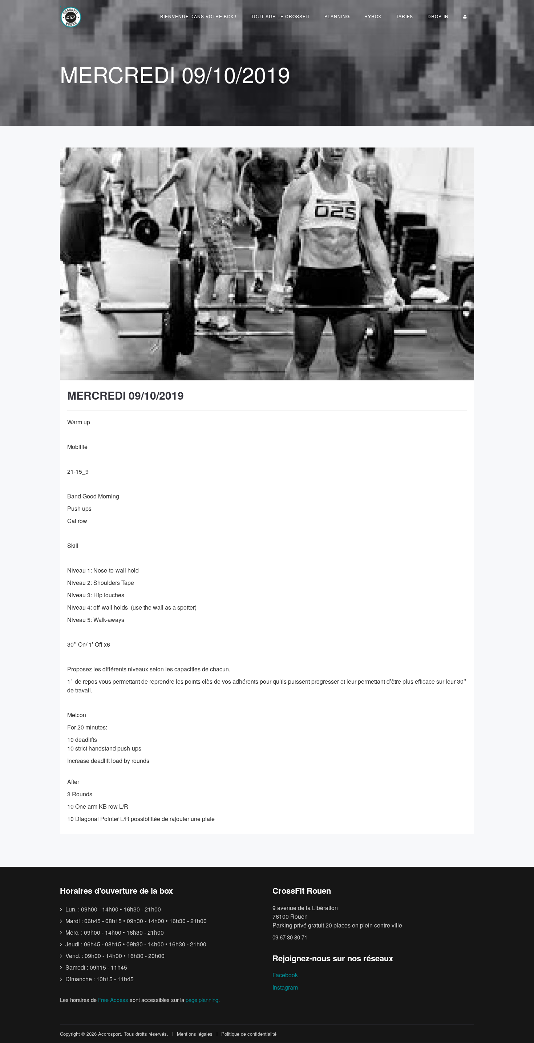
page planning (202, 999)
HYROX (372, 16)
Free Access (113, 999)
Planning (337, 16)
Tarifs (404, 16)
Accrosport (109, 1033)
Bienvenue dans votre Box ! (198, 16)
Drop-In (438, 16)
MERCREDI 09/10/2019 (125, 395)
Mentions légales (195, 1033)
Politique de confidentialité (248, 1033)
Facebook (285, 975)
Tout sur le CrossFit (280, 16)
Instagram (285, 987)
